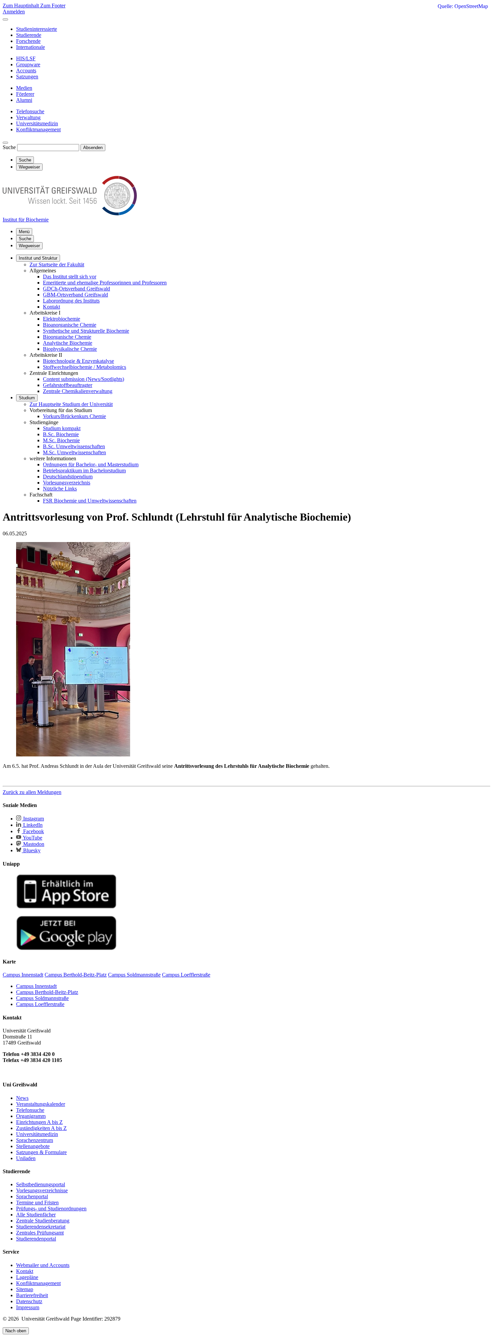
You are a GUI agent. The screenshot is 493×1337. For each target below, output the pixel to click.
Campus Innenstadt (36, 986)
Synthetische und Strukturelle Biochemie (86, 331)
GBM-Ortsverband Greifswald (75, 294)
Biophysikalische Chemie (70, 349)
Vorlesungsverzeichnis (66, 482)
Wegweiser (29, 245)
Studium (27, 397)
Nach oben (15, 1330)
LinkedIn (32, 825)
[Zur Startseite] (70, 213)
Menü (24, 231)
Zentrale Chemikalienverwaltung (77, 391)
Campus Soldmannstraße (42, 998)
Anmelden (14, 11)
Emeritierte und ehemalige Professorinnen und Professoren (105, 282)
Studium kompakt (61, 428)
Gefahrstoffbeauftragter (67, 385)
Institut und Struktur (38, 258)
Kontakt (51, 307)
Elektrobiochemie (61, 319)
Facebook (33, 831)
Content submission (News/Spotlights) (83, 379)
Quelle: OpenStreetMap (463, 6)
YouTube (32, 838)
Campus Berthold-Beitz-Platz (47, 992)
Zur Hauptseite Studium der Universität (71, 404)
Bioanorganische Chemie (69, 325)
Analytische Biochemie (67, 343)
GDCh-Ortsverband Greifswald (76, 288)
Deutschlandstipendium (68, 476)
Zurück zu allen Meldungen (32, 792)
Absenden (93, 147)
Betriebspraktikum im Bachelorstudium (84, 470)
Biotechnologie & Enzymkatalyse (78, 361)
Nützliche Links (60, 488)
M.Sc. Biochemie (61, 440)
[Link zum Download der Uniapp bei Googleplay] (66, 948)
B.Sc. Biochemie (61, 434)
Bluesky (31, 850)
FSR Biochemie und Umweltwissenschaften (89, 501)
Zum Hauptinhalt (21, 5)
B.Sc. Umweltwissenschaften (74, 446)
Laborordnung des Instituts (71, 301)
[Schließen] (5, 19)
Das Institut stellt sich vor (69, 276)
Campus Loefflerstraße (40, 1004)
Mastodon (33, 844)
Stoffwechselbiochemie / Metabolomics (84, 367)
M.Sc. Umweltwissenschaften (74, 452)
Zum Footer (52, 5)
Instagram (33, 818)
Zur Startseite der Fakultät (57, 264)
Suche (9, 147)
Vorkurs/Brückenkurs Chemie (74, 416)
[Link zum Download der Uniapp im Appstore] (66, 907)
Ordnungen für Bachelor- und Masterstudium (91, 464)
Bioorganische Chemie (67, 337)
